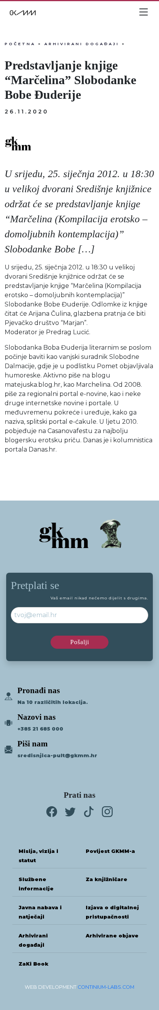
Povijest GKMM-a (110, 851)
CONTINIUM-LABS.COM (106, 987)
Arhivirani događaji (81, 44)
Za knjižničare (106, 879)
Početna (20, 44)
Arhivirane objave (112, 936)
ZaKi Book (33, 964)
